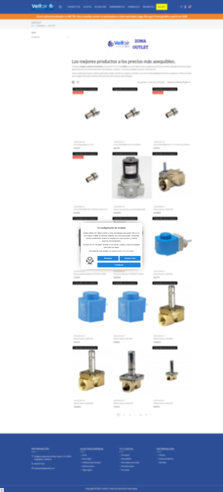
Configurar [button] (119, 265)
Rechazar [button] (108, 258)
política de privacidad (125, 251)
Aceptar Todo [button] (130, 258)
